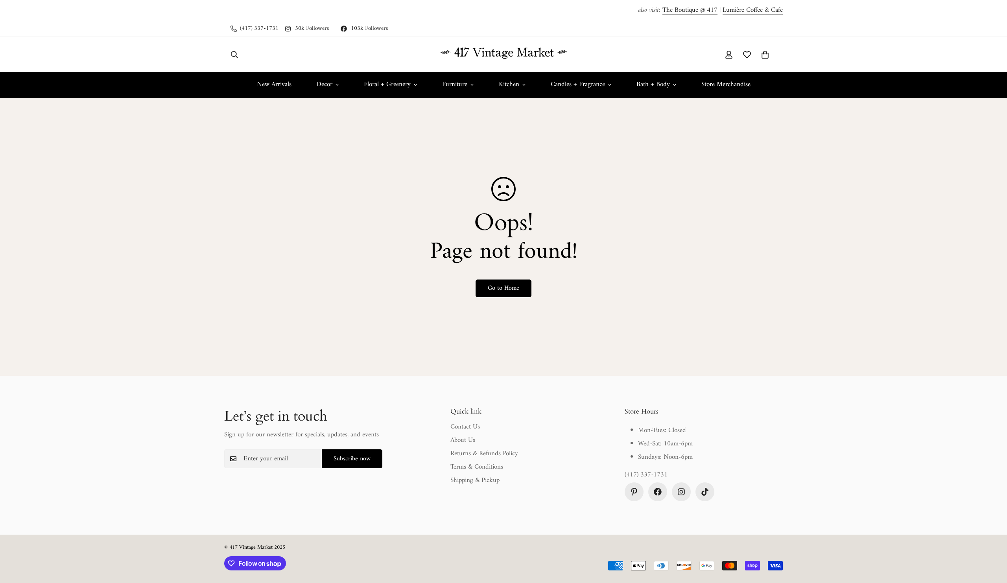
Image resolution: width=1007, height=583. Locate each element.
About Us (462, 440)
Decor (324, 84)
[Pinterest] (634, 491)
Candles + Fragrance (578, 84)
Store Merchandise (726, 84)
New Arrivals (274, 84)
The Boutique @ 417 (689, 10)
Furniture (454, 84)
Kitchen (509, 84)
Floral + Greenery (387, 84)
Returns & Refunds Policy (484, 454)
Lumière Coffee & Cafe (753, 10)
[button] (765, 54)
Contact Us (465, 427)
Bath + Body (653, 84)
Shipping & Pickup (475, 480)
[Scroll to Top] (992, 540)
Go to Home (503, 288)
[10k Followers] (704, 491)
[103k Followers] (657, 491)
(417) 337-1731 (646, 475)
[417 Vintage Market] (503, 54)
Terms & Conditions (476, 467)
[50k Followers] (681, 491)
